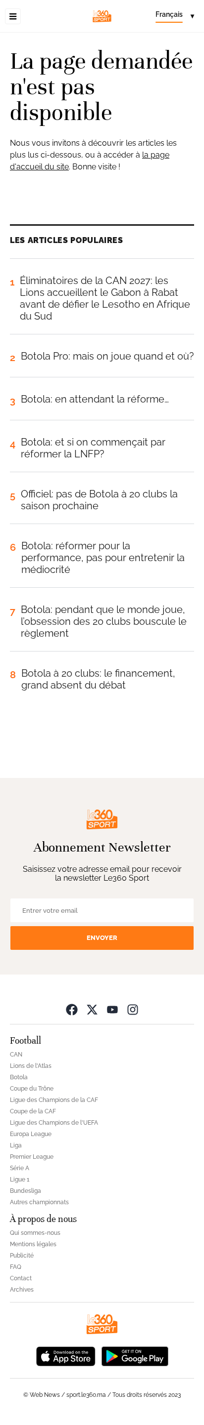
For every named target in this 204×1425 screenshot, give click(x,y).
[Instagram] (133, 1009)
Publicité (22, 1255)
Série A (19, 1168)
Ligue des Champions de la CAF (54, 1100)
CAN (16, 1054)
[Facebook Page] (72, 1009)
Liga (16, 1145)
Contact (21, 1278)
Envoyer (102, 937)
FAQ (15, 1266)
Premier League (31, 1156)
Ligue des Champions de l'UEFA (54, 1122)
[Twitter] (92, 1009)
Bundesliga (25, 1190)
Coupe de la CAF (33, 1111)
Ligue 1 (19, 1179)
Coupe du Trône (31, 1088)
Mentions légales (33, 1244)
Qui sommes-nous (35, 1232)
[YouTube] (112, 1009)
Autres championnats (39, 1202)
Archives (22, 1289)
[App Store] (66, 1355)
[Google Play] (134, 1355)
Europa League (30, 1134)
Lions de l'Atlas (30, 1065)
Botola (19, 1077)
